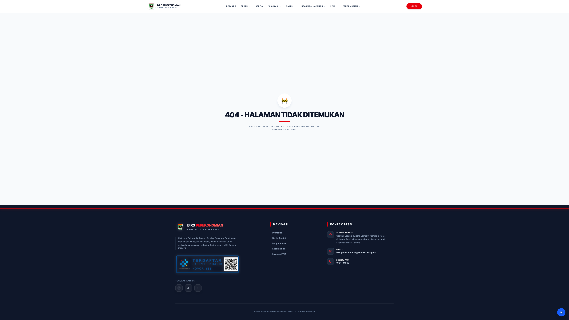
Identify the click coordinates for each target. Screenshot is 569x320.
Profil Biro (277, 232)
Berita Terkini (279, 238)
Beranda (231, 6)
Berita (259, 6)
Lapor (414, 6)
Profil (244, 6)
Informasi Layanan (312, 6)
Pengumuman (350, 6)
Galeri (289, 6)
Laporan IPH (278, 248)
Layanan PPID (279, 254)
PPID (332, 6)
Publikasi (273, 6)
